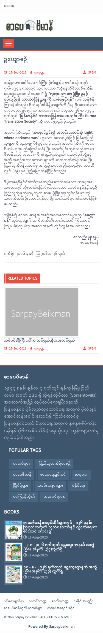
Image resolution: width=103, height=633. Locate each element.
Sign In (9, 6)
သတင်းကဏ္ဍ (38, 601)
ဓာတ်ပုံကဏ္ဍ (60, 601)
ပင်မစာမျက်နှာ (14, 601)
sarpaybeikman (30, 25)
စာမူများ (40, 72)
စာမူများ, (40, 348)
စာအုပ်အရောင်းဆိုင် (61, 608)
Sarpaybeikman (62, 627)
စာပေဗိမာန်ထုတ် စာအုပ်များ (23, 608)
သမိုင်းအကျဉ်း (83, 601)
